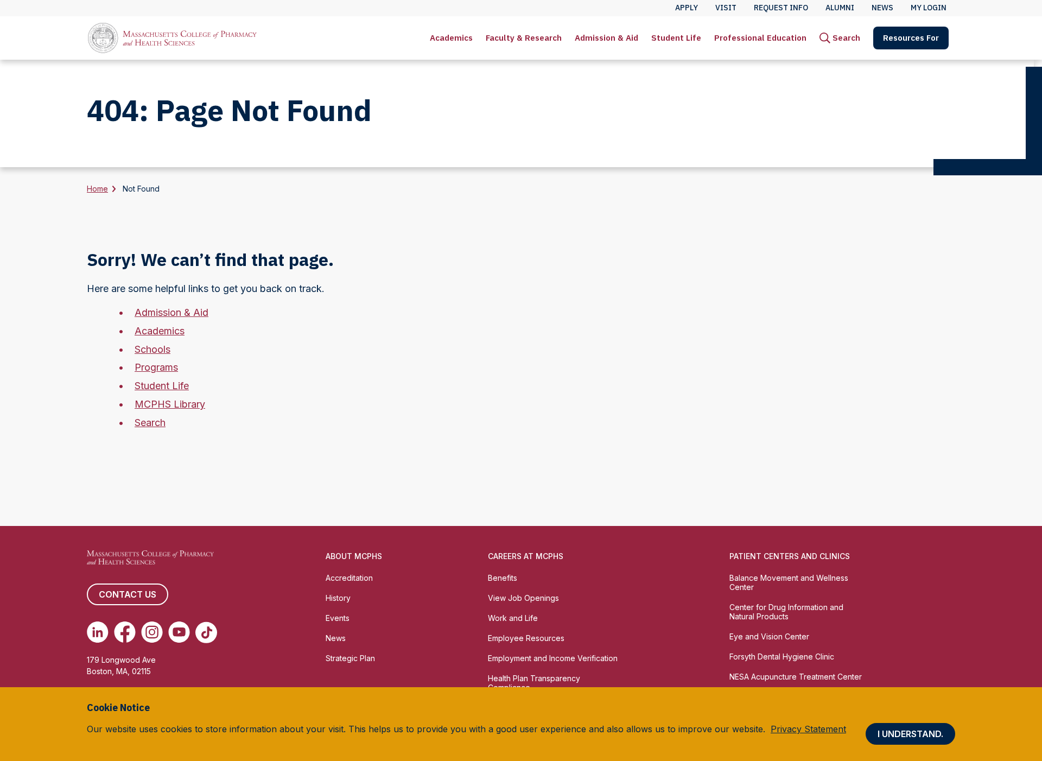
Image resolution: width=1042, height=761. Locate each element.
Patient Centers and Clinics (789, 556)
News (336, 638)
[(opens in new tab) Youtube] (179, 632)
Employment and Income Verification (553, 658)
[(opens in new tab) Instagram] (152, 632)
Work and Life (513, 618)
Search (150, 422)
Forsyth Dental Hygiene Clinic (781, 656)
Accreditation (349, 577)
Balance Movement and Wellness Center (788, 582)
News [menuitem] (882, 7)
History (338, 598)
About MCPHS (354, 556)
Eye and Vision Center (769, 636)
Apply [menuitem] (686, 7)
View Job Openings (523, 598)
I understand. (910, 733)
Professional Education (760, 38)
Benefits (502, 577)
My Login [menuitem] (928, 7)
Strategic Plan (350, 658)
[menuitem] (451, 38)
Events (338, 618)
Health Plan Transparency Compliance (534, 683)
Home (97, 188)
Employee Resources (526, 638)
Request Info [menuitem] (781, 7)
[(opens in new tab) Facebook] (125, 632)
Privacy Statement (808, 729)
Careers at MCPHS (525, 556)
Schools (152, 349)
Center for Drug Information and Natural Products (786, 612)
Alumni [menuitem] (839, 7)
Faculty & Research (524, 38)
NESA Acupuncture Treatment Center (795, 676)
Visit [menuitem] (725, 7)
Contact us (127, 594)
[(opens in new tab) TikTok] (206, 632)
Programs (156, 367)
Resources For (911, 38)
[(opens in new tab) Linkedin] (98, 632)
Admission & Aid (606, 38)
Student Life (676, 38)
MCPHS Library (170, 404)
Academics (451, 38)
